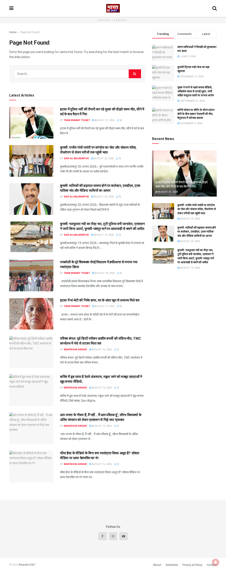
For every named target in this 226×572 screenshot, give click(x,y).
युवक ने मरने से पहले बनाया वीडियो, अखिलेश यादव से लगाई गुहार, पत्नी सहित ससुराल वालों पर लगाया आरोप (195, 91)
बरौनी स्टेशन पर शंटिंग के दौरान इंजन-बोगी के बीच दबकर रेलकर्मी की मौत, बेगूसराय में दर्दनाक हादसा (196, 113)
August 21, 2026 (104, 120)
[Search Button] (135, 73)
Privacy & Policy (192, 564)
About (157, 564)
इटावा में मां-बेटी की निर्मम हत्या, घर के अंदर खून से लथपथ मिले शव (99, 300)
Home (13, 32)
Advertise (172, 564)
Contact (212, 564)
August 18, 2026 (104, 273)
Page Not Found (29, 32)
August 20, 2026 (103, 158)
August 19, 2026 (103, 234)
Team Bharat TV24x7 (77, 120)
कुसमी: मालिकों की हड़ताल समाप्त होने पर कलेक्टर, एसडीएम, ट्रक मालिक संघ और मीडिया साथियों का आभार (196, 231)
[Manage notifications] (215, 562)
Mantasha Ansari (75, 349)
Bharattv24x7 (27, 564)
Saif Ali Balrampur (76, 158)
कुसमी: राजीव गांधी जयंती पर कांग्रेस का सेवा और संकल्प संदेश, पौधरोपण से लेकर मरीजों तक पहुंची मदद (196, 209)
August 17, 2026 (104, 306)
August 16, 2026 (101, 349)
